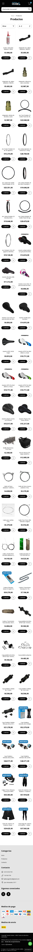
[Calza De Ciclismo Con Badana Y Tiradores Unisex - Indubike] (30, 800)
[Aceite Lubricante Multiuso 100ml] (13, 58)
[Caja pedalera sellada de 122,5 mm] (30, 698)
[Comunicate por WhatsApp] (30, 944)
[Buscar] (29, 9)
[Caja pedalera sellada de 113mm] (13, 698)
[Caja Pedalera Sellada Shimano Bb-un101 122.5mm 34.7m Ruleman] (13, 732)
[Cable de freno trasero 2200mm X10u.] (30, 496)
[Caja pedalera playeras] (30, 663)
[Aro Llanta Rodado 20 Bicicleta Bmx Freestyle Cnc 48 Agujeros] (13, 226)
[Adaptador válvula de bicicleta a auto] (13, 125)
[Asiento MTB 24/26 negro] (13, 361)
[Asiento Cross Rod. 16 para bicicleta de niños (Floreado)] (30, 294)
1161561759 (7, 875)
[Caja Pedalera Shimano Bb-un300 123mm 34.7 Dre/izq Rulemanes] (30, 766)
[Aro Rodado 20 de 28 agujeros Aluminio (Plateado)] (13, 260)
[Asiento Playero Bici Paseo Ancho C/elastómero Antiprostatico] (30, 429)
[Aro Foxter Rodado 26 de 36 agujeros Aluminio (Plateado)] (13, 159)
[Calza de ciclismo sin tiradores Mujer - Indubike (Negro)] (13, 833)
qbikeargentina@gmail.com (11, 879)
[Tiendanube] (6, 945)
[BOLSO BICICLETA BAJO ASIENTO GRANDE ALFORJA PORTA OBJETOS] (30, 462)
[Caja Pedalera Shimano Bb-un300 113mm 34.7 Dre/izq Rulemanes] (13, 766)
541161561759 (8, 872)
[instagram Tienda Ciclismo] (3, 894)
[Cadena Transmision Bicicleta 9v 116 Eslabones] (30, 597)
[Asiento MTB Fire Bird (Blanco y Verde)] (30, 395)
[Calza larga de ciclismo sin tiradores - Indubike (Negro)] (30, 833)
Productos (4, 859)
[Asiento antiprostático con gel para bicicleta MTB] (30, 260)
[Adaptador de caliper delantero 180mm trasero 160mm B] (30, 58)
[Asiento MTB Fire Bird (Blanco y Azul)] (30, 361)
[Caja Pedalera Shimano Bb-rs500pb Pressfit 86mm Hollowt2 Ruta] (30, 732)
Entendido (28, 949)
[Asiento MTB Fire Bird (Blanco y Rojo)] (13, 395)
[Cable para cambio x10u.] (13, 530)
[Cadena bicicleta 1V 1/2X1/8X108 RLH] (30, 564)
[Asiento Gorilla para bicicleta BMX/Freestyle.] (30, 327)
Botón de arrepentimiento (12, 942)
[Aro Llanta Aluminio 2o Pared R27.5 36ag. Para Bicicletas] (30, 159)
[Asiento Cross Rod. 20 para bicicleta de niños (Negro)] (13, 327)
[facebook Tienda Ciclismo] (8, 894)
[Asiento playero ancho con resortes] (13, 429)
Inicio (12, 16)
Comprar (22, 800)
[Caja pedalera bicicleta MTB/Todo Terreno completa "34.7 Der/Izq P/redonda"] (13, 665)
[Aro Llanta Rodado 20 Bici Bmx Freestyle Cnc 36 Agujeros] (30, 193)
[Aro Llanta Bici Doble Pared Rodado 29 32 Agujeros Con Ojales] (13, 193)
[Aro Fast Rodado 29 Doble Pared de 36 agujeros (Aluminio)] (30, 125)
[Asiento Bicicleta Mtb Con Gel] (13, 287)
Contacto (4, 862)
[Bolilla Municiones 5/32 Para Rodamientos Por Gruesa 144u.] (13, 458)
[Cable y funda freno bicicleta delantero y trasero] (13, 564)
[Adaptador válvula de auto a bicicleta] (30, 91)
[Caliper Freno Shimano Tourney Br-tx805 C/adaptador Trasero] (13, 800)
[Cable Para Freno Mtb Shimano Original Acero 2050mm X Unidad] (30, 530)
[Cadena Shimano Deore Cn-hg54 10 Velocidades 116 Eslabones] (13, 597)
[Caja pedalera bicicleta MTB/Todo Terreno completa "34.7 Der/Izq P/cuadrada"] (30, 631)
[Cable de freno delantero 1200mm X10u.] (13, 496)
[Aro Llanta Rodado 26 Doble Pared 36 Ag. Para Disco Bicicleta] (30, 226)
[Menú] (3, 3)
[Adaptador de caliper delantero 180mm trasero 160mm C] (13, 91)
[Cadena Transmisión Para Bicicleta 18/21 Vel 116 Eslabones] (13, 631)
